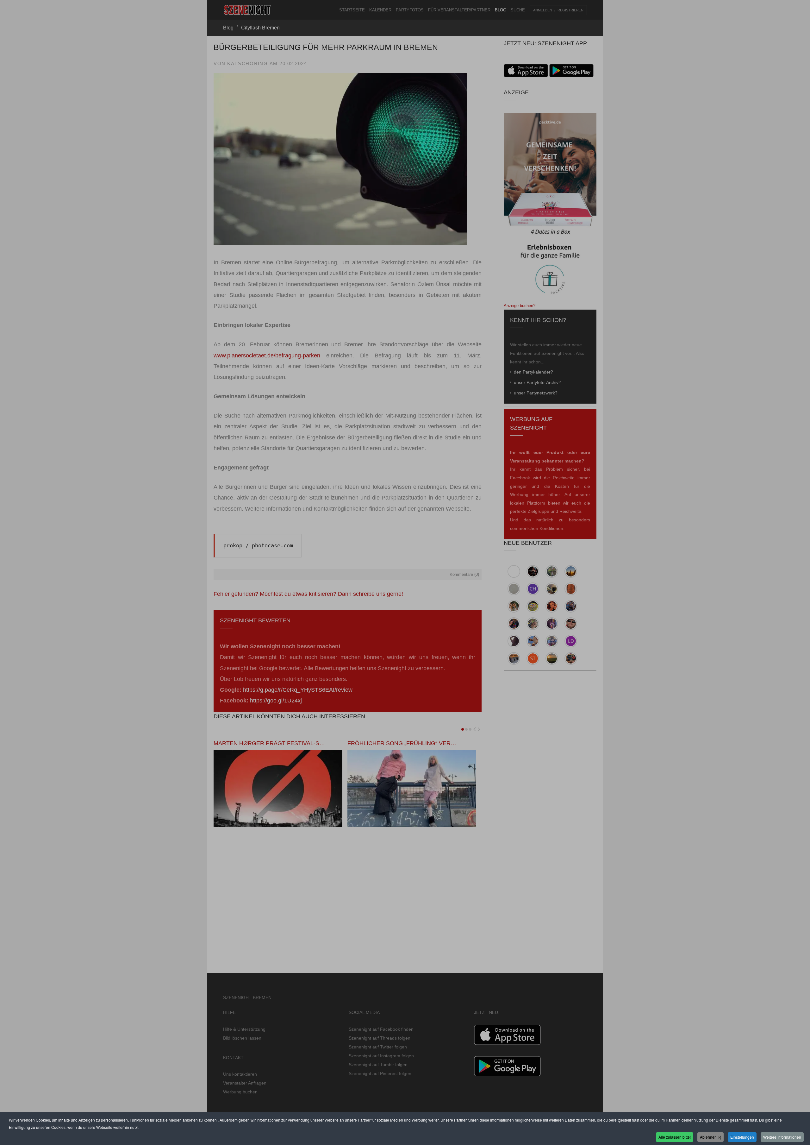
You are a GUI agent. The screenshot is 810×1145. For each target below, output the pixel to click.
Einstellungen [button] (742, 1136)
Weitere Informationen (782, 1136)
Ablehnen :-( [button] (710, 1136)
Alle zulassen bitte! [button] (674, 1136)
